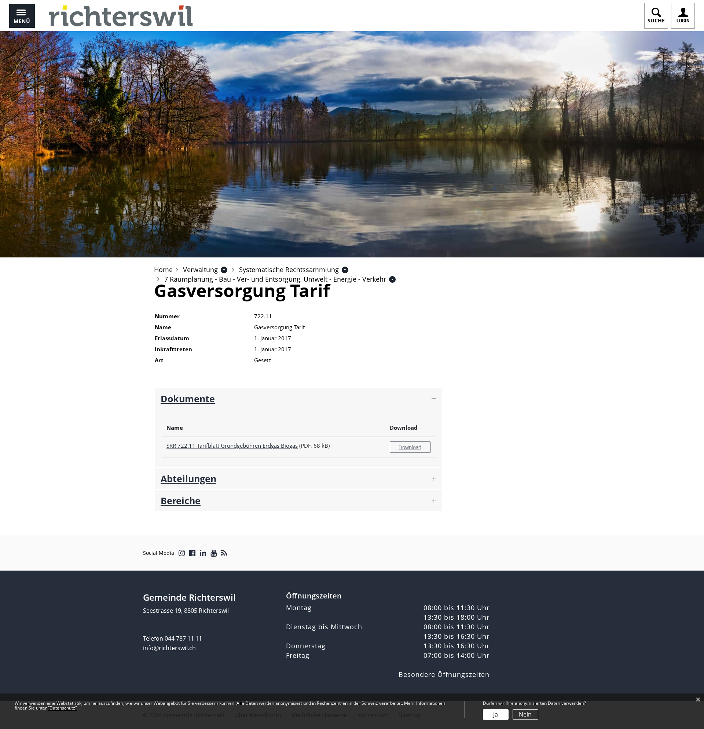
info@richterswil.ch (169, 648)
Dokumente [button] (188, 398)
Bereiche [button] (181, 500)
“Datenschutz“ (62, 708)
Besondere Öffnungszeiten (444, 674)
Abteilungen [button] (188, 478)
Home (163, 269)
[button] (200, 269)
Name (174, 427)
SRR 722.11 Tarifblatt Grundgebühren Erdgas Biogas (232, 445)
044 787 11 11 (183, 638)
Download (404, 427)
